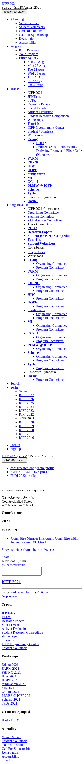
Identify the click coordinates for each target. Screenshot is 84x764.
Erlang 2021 (10, 664)
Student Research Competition (48, 116)
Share (5, 557)
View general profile (13, 564)
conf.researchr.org (22, 592)
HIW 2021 (9, 676)
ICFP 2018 (26, 430)
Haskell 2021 (11, 720)
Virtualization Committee (45, 220)
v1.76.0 (41, 592)
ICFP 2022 (26, 414)
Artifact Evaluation (40, 112)
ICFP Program (29, 50)
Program (16, 46)
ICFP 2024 (26, 407)
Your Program (28, 54)
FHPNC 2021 (11, 672)
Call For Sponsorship (33, 35)
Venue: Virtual (29, 23)
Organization (19, 205)
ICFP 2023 (26, 410)
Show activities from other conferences (28, 549)
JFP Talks (34, 96)
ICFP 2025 (26, 403)
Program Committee (50, 267)
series (22, 456)
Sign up (15, 449)
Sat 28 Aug (35, 85)
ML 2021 (8, 688)
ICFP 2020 (26, 422)
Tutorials (33, 123)
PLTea (32, 100)
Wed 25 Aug (36, 73)
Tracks (14, 89)
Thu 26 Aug (36, 77)
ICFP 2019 (26, 426)
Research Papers (39, 104)
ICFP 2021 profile (14, 460)
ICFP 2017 (26, 434)
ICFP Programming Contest (46, 127)
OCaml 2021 (10, 692)
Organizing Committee (43, 212)
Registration (27, 38)
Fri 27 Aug (35, 81)
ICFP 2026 (26, 399)
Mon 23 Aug (36, 65)
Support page (9, 596)
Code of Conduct (30, 31)
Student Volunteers (32, 27)
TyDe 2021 (9, 703)
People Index (36, 252)
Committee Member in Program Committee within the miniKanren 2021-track (44, 540)
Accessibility (27, 42)
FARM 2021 (10, 668)
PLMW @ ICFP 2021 (17, 695)
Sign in (15, 445)
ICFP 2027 (26, 395)
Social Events (37, 108)
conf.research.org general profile (32, 468)
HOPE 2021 (10, 680)
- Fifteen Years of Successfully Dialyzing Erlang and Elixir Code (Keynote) (59, 150)
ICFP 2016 (26, 437)
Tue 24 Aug (36, 69)
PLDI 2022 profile (23, 475)
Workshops (35, 120)
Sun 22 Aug (36, 62)
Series (23, 391)
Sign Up (7, 760)
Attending (17, 19)
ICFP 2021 (9, 456)
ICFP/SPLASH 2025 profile (29, 472)
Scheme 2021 (11, 699)
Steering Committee (41, 216)
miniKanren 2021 (14, 684)
